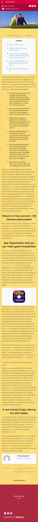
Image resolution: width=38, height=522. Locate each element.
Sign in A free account (16, 45)
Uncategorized (27, 35)
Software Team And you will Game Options (18, 49)
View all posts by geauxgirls (23, 458)
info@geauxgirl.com (12, 9)
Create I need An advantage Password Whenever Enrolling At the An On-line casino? (19, 56)
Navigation (10, 2)
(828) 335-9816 (9, 6)
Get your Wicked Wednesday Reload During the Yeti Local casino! (18, 63)
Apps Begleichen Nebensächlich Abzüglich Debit (24, 471)
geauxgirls (11, 35)
